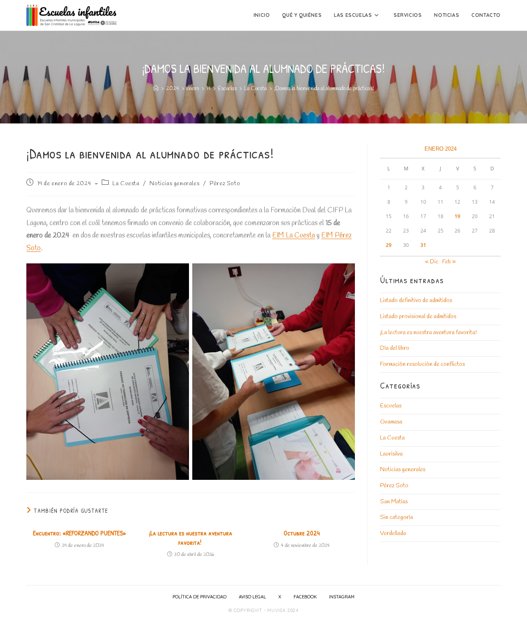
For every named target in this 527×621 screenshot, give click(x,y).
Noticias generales (174, 184)
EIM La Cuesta (293, 235)
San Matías (394, 502)
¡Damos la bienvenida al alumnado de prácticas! (324, 88)
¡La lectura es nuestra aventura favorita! (190, 537)
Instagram (341, 597)
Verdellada (393, 533)
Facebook (305, 597)
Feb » (449, 262)
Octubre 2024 (302, 532)
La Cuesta (125, 184)
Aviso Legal (252, 597)
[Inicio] (156, 88)
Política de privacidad (199, 597)
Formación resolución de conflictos (422, 364)
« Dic (431, 262)
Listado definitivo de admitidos (416, 301)
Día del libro (394, 348)
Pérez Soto (225, 184)
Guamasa (391, 422)
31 (423, 245)
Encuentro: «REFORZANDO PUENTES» (79, 532)
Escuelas (390, 406)
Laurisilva (391, 454)
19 (457, 216)
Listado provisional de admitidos (418, 317)
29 (389, 245)
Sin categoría (396, 517)
